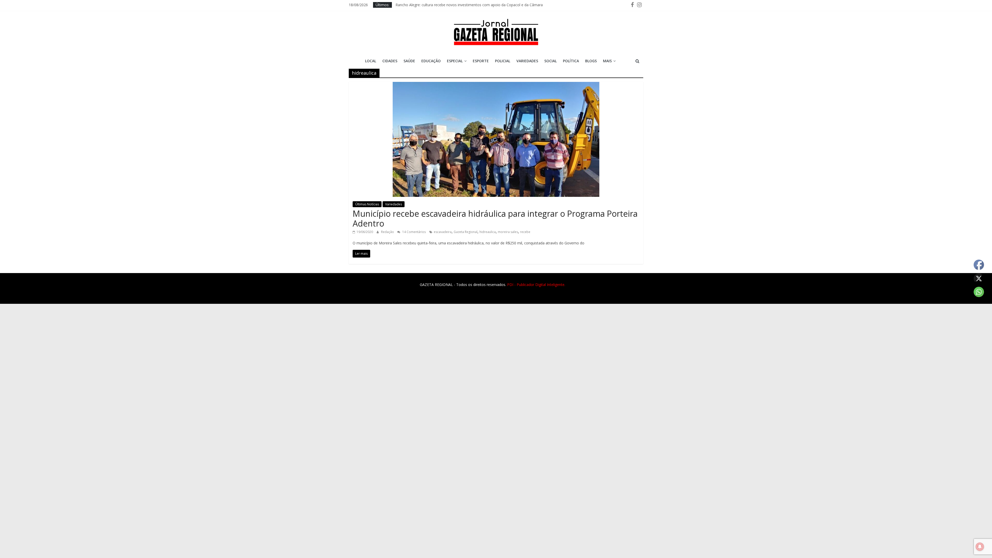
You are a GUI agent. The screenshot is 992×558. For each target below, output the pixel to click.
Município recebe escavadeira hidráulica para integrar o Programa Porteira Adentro (495, 218)
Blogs (591, 60)
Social (550, 60)
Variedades (527, 60)
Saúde (409, 60)
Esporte (481, 60)
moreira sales (508, 232)
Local (370, 60)
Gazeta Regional (465, 232)
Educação (431, 60)
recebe (525, 232)
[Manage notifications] (980, 546)
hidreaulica (487, 232)
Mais (607, 60)
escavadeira (443, 232)
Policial (502, 60)
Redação (388, 232)
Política (571, 60)
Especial (455, 60)
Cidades (389, 60)
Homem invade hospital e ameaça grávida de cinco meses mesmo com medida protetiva (470, 3)
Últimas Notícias (367, 204)
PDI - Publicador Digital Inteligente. (536, 284)
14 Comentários (413, 232)
